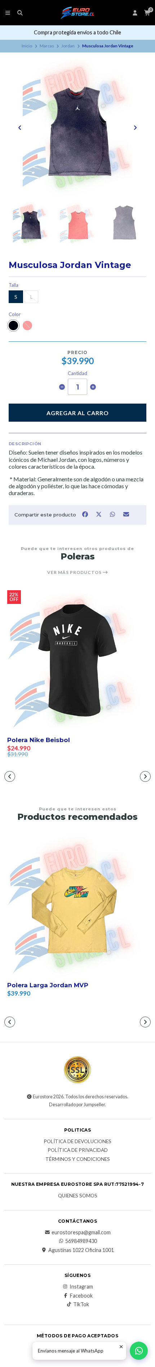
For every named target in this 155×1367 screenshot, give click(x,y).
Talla (13, 285)
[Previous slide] (19, 127)
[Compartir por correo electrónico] (126, 514)
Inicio (27, 45)
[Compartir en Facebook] (85, 514)
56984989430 (81, 1241)
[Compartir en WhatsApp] (113, 514)
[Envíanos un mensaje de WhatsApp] (139, 1351)
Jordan (68, 45)
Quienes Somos (77, 1195)
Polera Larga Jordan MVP (47, 985)
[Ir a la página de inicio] (77, 13)
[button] (9, 776)
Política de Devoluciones (77, 1141)
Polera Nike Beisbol (38, 740)
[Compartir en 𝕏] (99, 514)
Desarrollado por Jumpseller (77, 1104)
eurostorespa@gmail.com (81, 1232)
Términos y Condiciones (77, 1159)
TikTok (81, 1304)
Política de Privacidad (78, 1150)
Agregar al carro (77, 412)
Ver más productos (75, 572)
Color (15, 314)
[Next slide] (135, 127)
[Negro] (13, 325)
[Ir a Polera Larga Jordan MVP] (77, 905)
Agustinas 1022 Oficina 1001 (81, 1250)
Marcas (47, 45)
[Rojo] (27, 325)
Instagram (81, 1286)
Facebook (81, 1295)
